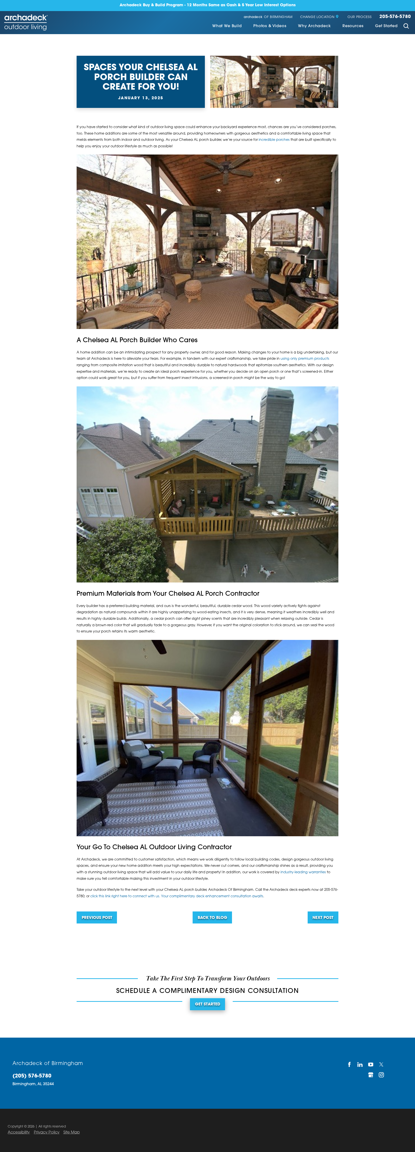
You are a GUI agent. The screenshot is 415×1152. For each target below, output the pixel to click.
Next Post (322, 918)
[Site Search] (406, 26)
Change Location (317, 17)
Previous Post (97, 918)
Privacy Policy (47, 1132)
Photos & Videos (269, 26)
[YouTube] (371, 1064)
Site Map (71, 1132)
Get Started (386, 26)
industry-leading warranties (303, 872)
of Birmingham (268, 17)
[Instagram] (381, 1075)
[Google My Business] (371, 1075)
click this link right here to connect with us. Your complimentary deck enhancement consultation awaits (176, 896)
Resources (352, 26)
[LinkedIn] (360, 1064)
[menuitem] (227, 26)
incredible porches (274, 140)
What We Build (227, 26)
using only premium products (305, 359)
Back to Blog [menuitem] (212, 918)
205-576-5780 (395, 17)
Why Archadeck (314, 26)
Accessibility (19, 1132)
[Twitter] (381, 1064)
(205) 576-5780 (31, 1076)
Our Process (360, 17)
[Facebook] (349, 1064)
